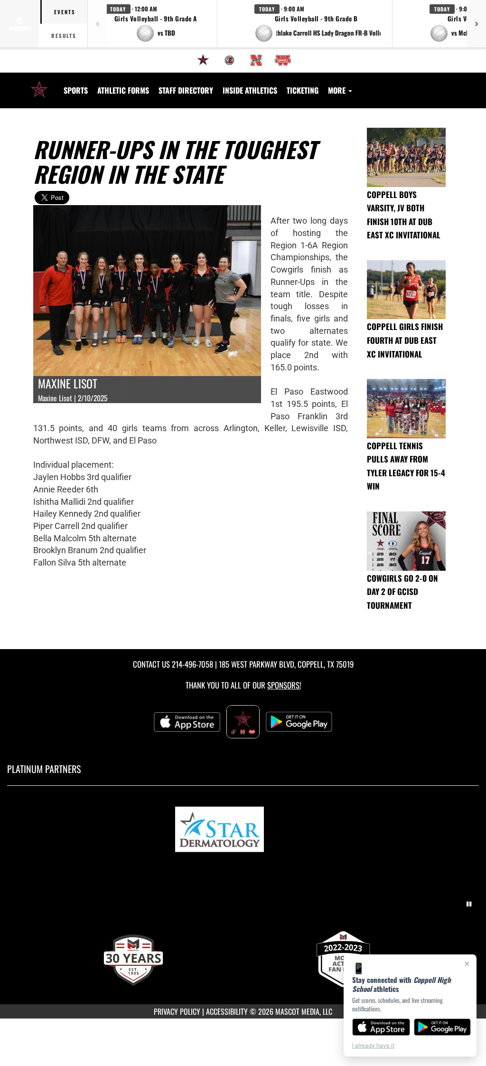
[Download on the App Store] (381, 1027)
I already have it (373, 1045)
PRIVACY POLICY (177, 1011)
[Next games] (476, 23)
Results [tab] (63, 35)
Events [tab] (64, 12)
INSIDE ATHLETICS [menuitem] (250, 90)
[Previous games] (97, 23)
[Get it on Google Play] (442, 1027)
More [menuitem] (337, 90)
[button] (155, 23)
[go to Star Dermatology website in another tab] (243, 831)
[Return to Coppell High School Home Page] (39, 84)
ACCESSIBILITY (227, 1011)
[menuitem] (203, 60)
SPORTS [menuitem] (76, 90)
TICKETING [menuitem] (302, 90)
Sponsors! (284, 685)
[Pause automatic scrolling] (469, 904)
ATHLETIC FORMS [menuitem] (123, 90)
